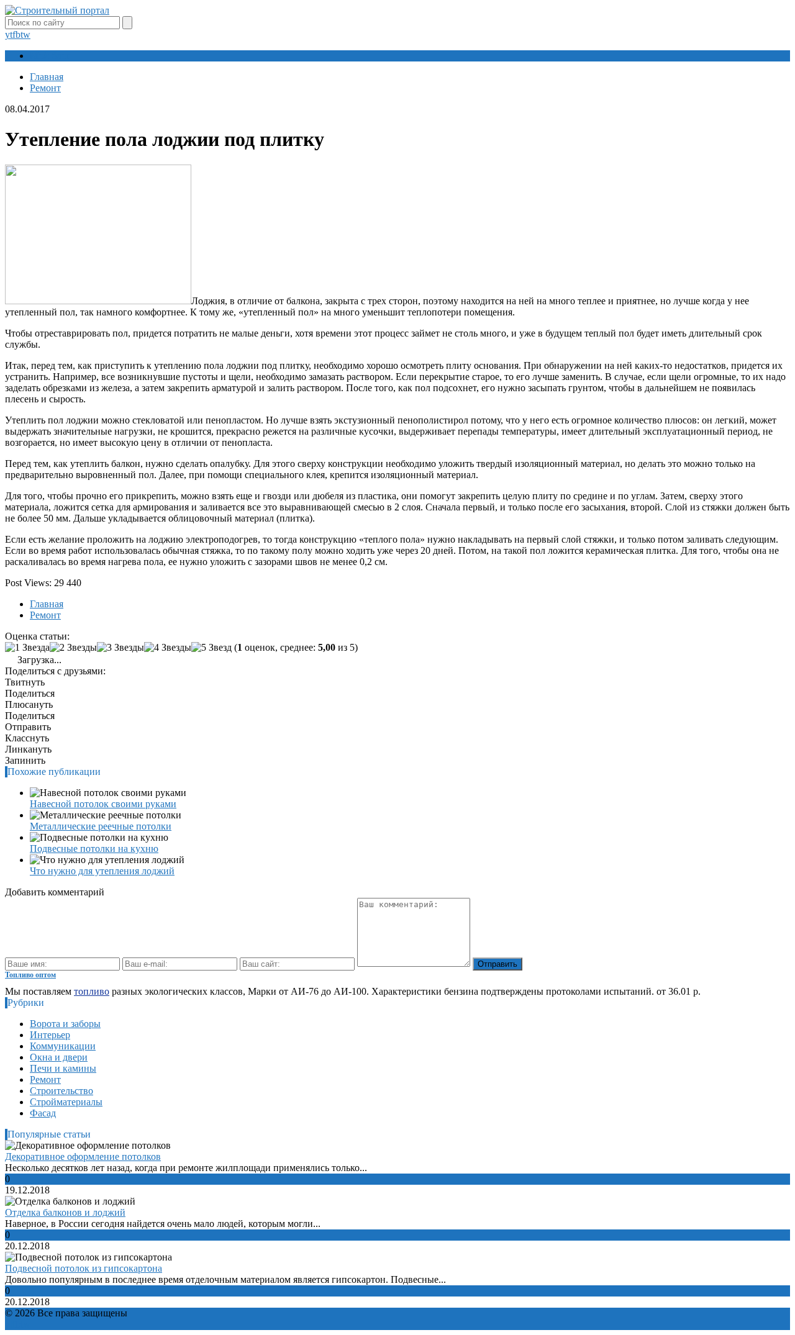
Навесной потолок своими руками (103, 804)
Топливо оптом (30, 975)
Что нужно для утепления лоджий (102, 871)
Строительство (61, 1090)
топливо (91, 991)
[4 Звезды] (167, 647)
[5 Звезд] (211, 647)
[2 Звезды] (73, 647)
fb (16, 34)
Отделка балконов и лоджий (65, 1212)
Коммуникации (63, 1046)
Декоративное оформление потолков (83, 1156)
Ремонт (45, 1079)
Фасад (43, 1113)
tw (25, 34)
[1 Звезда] (27, 647)
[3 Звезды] (120, 647)
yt (8, 34)
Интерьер (50, 1035)
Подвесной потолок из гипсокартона (83, 1268)
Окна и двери (59, 1057)
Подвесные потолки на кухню (94, 848)
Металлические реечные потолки (100, 826)
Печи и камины (63, 1068)
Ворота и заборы (65, 1023)
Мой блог (50, 55)
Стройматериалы (66, 1102)
